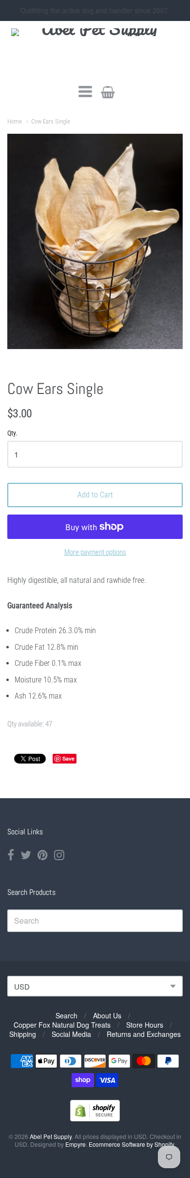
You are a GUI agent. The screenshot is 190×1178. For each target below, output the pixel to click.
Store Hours (144, 1025)
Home (14, 121)
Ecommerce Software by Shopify (131, 1144)
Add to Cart (95, 494)
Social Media (71, 1034)
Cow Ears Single (50, 121)
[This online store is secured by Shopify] (95, 1118)
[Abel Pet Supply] (95, 51)
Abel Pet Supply (51, 1136)
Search (66, 1015)
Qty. (12, 433)
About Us (107, 1015)
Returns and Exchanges (144, 1034)
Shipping (22, 1034)
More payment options (95, 552)
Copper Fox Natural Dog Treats (62, 1025)
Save (68, 758)
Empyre (75, 1144)
